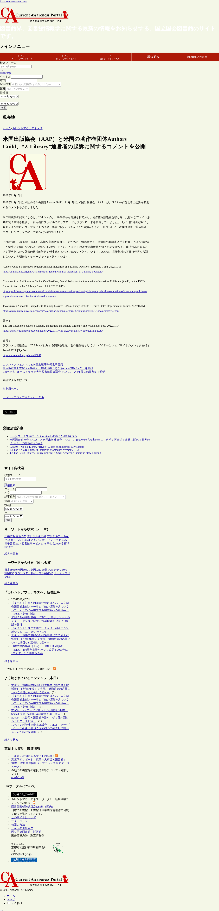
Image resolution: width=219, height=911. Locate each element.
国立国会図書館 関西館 (26, 831)
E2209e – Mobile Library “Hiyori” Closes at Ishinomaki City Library (47, 446)
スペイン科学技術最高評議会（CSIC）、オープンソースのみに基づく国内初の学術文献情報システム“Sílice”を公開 (40, 728)
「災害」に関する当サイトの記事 (31, 755)
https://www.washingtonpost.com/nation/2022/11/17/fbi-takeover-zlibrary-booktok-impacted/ (53, 330)
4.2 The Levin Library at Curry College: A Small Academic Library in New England (55, 452)
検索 (3, 107)
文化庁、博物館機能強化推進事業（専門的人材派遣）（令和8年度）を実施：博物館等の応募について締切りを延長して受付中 (40, 639)
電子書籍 (57, 364)
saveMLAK (17, 777)
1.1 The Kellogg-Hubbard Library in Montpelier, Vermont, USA (44, 449)
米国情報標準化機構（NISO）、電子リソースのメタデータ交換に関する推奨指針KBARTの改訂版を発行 (40, 621)
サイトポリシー (20, 821)
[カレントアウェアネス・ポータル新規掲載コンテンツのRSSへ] (34, 803)
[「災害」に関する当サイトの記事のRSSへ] (56, 755)
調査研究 (153, 57)
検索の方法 (18, 824)
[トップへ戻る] (1, 910)
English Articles (197, 56)
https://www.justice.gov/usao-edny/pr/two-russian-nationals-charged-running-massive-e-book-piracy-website (61, 310)
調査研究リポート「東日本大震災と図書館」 (38, 759)
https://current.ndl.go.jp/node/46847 (22, 355)
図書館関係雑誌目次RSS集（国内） (33, 806)
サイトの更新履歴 (22, 828)
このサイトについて (23, 817)
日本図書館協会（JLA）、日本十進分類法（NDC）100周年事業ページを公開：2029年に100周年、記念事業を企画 (39, 650)
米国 (35, 364)
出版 (41, 364)
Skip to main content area (13, 1)
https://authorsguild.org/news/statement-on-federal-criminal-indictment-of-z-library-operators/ (53, 271)
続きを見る (11, 553)
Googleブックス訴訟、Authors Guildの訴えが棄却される (43, 436)
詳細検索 (5, 73)
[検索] (1, 70)
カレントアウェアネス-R (18, 364)
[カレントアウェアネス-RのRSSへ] (54, 668)
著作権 (48, 364)
